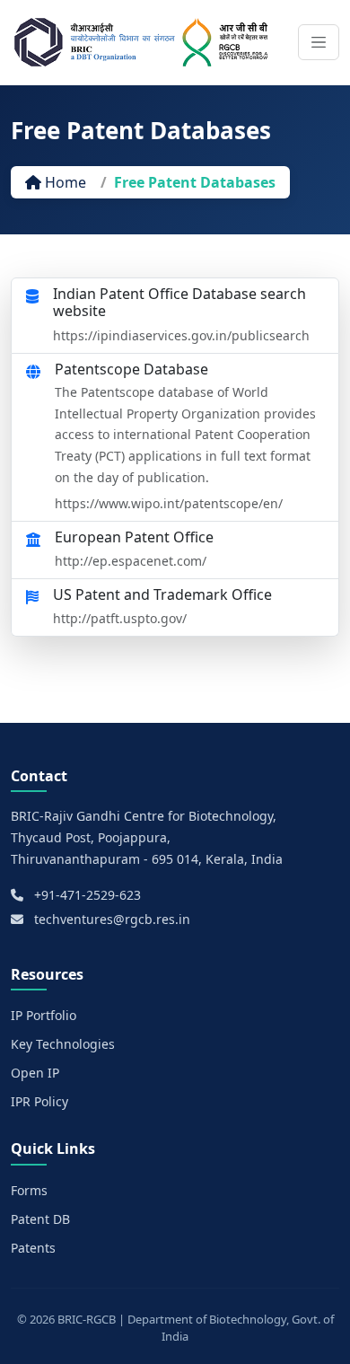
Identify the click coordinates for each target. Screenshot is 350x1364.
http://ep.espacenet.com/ (130, 560)
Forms (29, 1190)
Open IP (35, 1072)
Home (63, 182)
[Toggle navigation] (318, 42)
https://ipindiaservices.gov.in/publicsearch (181, 335)
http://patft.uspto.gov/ (120, 618)
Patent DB (40, 1219)
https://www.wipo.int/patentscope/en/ (169, 503)
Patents (33, 1247)
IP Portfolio (43, 1015)
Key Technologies (63, 1043)
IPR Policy (39, 1101)
